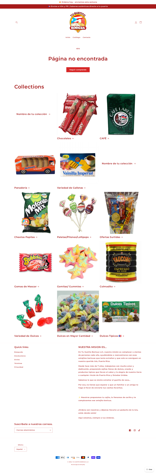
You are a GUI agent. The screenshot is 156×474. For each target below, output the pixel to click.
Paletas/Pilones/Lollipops (73, 237)
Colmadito (106, 286)
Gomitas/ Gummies (69, 286)
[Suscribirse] (50, 430)
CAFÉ (103, 138)
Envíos (17, 360)
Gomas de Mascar (25, 286)
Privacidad (18, 367)
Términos (18, 363)
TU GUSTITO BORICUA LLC (80, 462)
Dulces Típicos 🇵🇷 (111, 335)
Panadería (20, 187)
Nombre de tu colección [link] (32, 114)
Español (20, 449)
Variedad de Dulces (26, 335)
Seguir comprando (78, 70)
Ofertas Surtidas (110, 237)
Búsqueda (18, 352)
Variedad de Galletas (70, 187)
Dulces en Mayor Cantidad (73, 335)
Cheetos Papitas (24, 237)
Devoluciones (20, 356)
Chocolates (64, 138)
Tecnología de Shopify (78, 464)
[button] (16, 22)
